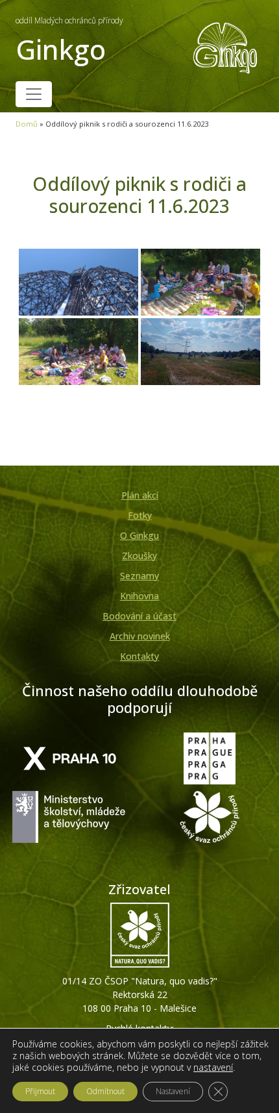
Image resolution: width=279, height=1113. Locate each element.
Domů (27, 124)
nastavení (213, 1067)
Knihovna (139, 596)
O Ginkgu (139, 535)
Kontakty (139, 656)
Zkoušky (139, 555)
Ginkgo (69, 41)
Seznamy (139, 575)
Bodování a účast (139, 616)
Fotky (140, 515)
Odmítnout (105, 1091)
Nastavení (173, 1091)
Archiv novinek (140, 636)
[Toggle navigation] (34, 94)
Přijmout (40, 1091)
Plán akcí (139, 495)
